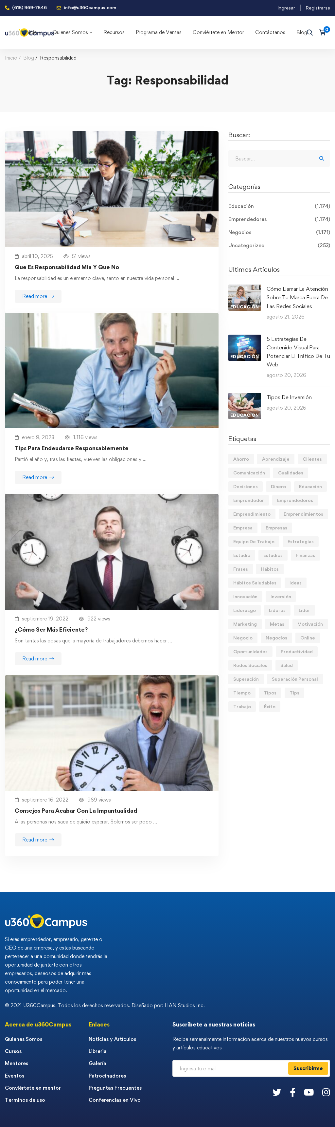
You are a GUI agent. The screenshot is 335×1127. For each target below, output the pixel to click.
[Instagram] (326, 1092)
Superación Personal (295, 679)
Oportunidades (250, 651)
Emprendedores (279, 219)
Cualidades (290, 472)
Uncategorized (279, 245)
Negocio (243, 637)
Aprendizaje (276, 459)
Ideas (296, 582)
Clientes (312, 459)
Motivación (310, 624)
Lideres (277, 610)
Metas (277, 624)
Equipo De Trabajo (253, 541)
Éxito (269, 706)
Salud (286, 665)
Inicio (11, 58)
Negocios (279, 232)
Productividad (297, 651)
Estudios (273, 555)
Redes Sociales (250, 665)
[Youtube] (309, 1092)
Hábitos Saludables (254, 582)
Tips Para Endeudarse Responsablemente (72, 448)
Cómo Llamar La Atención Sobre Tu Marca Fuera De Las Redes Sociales (297, 297)
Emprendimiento (252, 514)
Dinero (278, 486)
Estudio (241, 555)
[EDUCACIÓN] (244, 289)
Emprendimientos (303, 514)
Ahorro (241, 459)
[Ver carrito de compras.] (324, 32)
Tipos (270, 692)
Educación (279, 206)
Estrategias (301, 541)
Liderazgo (244, 610)
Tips (294, 692)
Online (307, 637)
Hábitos (270, 569)
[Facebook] (293, 1092)
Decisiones (245, 486)
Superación (246, 679)
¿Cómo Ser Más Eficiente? (51, 629)
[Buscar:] (279, 159)
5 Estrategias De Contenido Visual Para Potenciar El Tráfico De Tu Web (298, 352)
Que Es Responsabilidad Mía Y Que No (67, 267)
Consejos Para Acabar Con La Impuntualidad (76, 810)
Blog (28, 58)
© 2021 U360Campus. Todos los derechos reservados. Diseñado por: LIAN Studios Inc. (105, 1005)
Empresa (243, 527)
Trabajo (242, 706)
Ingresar (286, 7)
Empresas (276, 527)
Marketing (245, 624)
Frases (240, 569)
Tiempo (242, 692)
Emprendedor (248, 500)
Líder (304, 610)
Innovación (245, 596)
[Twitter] (277, 1092)
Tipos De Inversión (289, 397)
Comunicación (249, 472)
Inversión (281, 596)
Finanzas (305, 555)
